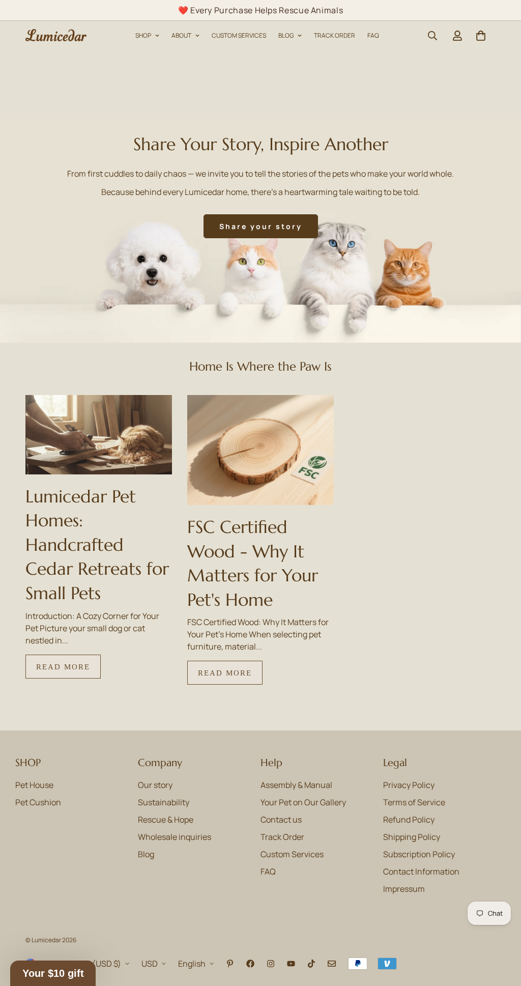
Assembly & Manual (296, 785)
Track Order (282, 836)
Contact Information (421, 871)
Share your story (260, 226)
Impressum (404, 888)
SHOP (143, 35)
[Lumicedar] (55, 35)
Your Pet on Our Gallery (303, 802)
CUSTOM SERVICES (239, 35)
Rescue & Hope (165, 819)
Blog (146, 854)
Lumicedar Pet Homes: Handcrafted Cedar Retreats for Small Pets (97, 545)
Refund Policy (409, 819)
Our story (155, 785)
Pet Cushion (38, 802)
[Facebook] (250, 964)
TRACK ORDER (334, 35)
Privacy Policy (409, 785)
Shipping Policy (411, 836)
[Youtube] (291, 964)
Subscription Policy (419, 854)
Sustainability (163, 802)
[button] (481, 35)
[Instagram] (271, 964)
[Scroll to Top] (501, 930)
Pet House (34, 785)
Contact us (281, 819)
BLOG (286, 35)
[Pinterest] (230, 964)
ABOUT (181, 35)
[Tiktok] (311, 964)
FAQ (373, 35)
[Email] (332, 964)
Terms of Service (414, 802)
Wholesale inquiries (174, 836)
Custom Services (292, 854)
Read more (63, 666)
